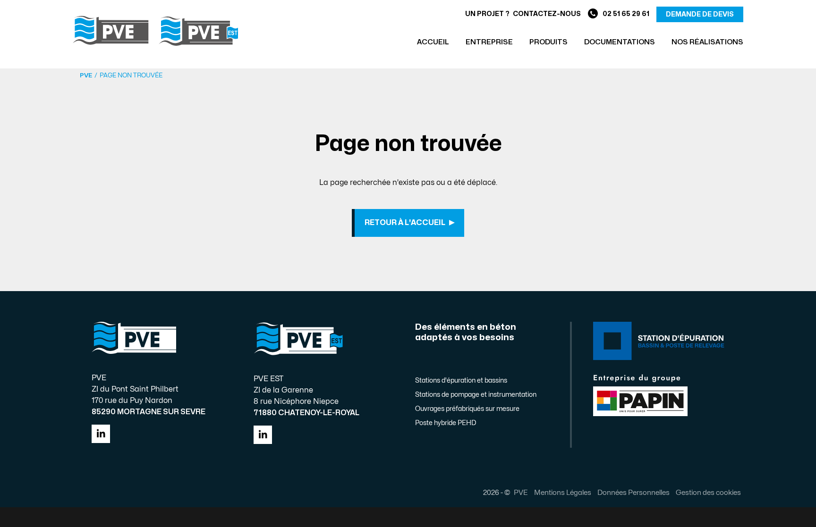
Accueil (433, 42)
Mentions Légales (562, 492)
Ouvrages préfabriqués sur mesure (467, 409)
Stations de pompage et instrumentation (475, 395)
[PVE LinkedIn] (101, 434)
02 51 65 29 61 (626, 14)
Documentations (619, 42)
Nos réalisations (707, 42)
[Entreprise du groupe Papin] (640, 394)
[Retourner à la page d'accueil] (155, 30)
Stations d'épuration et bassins (461, 380)
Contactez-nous (547, 14)
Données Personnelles (633, 492)
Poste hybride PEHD (445, 423)
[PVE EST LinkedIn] (263, 435)
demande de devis (700, 14)
